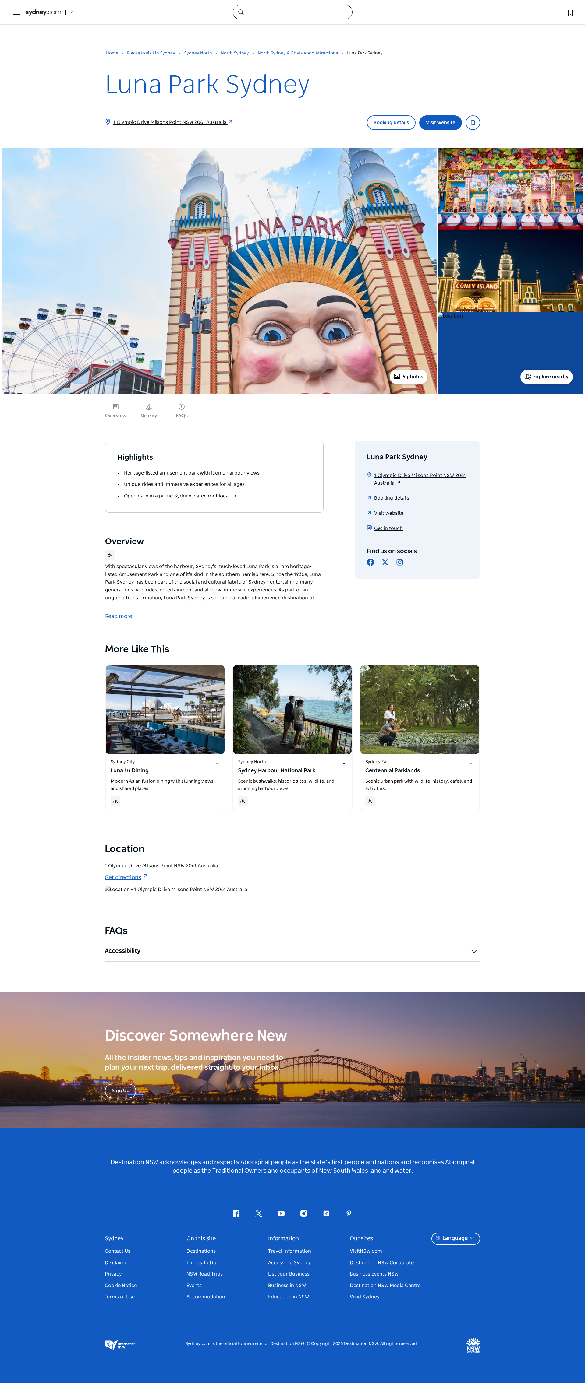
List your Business (289, 1274)
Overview (115, 415)
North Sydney (235, 53)
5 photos (412, 376)
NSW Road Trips (204, 1274)
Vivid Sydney (365, 1296)
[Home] (43, 12)
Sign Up (120, 1090)
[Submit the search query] (241, 12)
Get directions (123, 877)
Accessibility (122, 951)
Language (455, 1238)
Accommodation (205, 1296)
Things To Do (201, 1262)
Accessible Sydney (289, 1262)
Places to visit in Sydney (151, 53)
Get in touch (388, 528)
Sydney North (198, 53)
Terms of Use (120, 1296)
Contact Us (117, 1251)
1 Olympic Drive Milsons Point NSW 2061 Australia (170, 122)
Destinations (201, 1251)
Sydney (114, 1238)
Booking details (391, 122)
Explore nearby (551, 376)
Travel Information (289, 1251)
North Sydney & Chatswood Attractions (298, 53)
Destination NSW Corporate (382, 1262)
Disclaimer (117, 1262)
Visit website (440, 122)
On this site (201, 1238)
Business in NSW (287, 1285)
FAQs (182, 415)
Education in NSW (288, 1296)
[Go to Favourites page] (570, 12)
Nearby (148, 415)
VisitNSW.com (366, 1251)
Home (112, 53)
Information (283, 1238)
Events (194, 1285)
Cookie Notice (121, 1285)
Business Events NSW (374, 1274)
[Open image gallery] (219, 393)
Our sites (361, 1238)
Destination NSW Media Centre (385, 1285)
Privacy (113, 1274)
